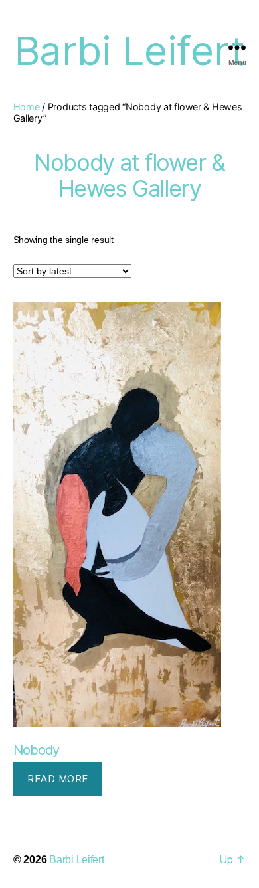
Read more (57, 778)
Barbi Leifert (76, 859)
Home (26, 106)
